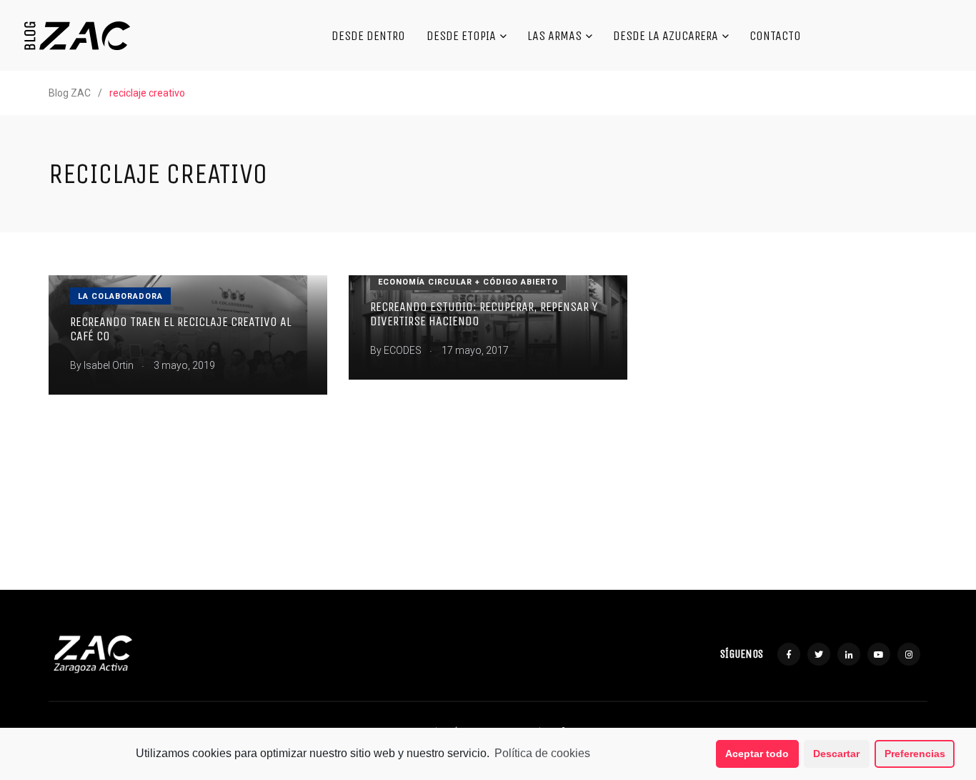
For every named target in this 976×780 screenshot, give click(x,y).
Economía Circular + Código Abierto (468, 282)
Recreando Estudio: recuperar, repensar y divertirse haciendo (483, 314)
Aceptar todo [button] (757, 753)
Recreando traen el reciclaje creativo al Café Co (181, 329)
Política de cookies (542, 753)
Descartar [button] (836, 753)
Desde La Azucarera (665, 36)
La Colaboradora (120, 296)
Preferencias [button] (915, 753)
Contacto (775, 36)
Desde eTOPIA (461, 36)
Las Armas (554, 36)
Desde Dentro (368, 36)
